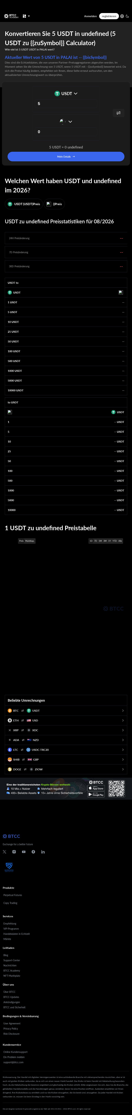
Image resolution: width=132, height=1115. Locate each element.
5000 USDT (15, 380)
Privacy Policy (10, 1028)
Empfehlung (9, 923)
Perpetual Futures (12, 895)
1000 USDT (15, 370)
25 (9, 451)
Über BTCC (9, 991)
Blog (5, 955)
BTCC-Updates (11, 997)
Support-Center (11, 960)
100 (10, 470)
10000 (11, 509)
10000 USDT (16, 390)
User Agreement (11, 1023)
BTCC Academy (11, 970)
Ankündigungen (11, 1002)
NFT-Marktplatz (11, 975)
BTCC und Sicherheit (14, 1007)
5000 (11, 500)
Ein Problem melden (14, 1057)
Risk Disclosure (11, 1033)
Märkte (7, 939)
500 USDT (14, 361)
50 (9, 461)
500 (10, 480)
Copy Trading (10, 902)
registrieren (109, 16)
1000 (11, 490)
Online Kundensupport (15, 1051)
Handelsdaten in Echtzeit (16, 933)
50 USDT (13, 341)
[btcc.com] (11, 16)
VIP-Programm (11, 928)
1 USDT (12, 302)
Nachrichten (9, 965)
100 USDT (14, 351)
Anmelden (90, 16)
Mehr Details (64, 156)
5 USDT (12, 312)
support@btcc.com (13, 1062)
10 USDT (13, 321)
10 (9, 441)
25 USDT (13, 331)
